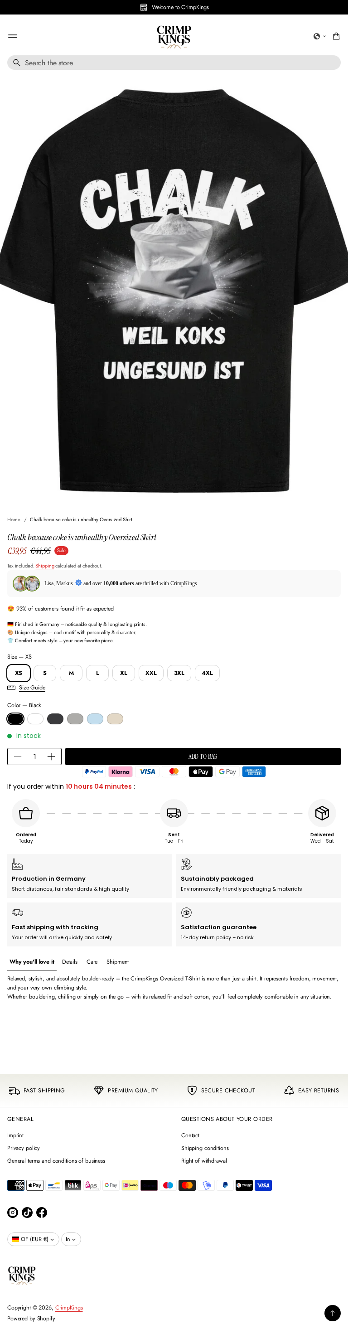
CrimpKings (69, 1308)
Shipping (44, 565)
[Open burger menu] (12, 36)
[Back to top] (332, 1313)
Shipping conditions (205, 1148)
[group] (32, 962)
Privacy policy (23, 1148)
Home (13, 519)
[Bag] (335, 36)
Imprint (15, 1135)
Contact (190, 1135)
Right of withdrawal (204, 1161)
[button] (320, 36)
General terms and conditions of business (56, 1161)
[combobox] (174, 62)
